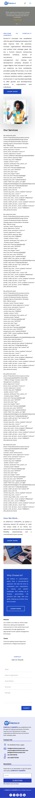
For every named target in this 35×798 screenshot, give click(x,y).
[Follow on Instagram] (17, 795)
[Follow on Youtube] (21, 795)
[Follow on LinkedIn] (24, 795)
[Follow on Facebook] (10, 795)
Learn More (12, 91)
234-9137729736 (12, 755)
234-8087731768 (13, 757)
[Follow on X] (14, 795)
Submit (26, 708)
